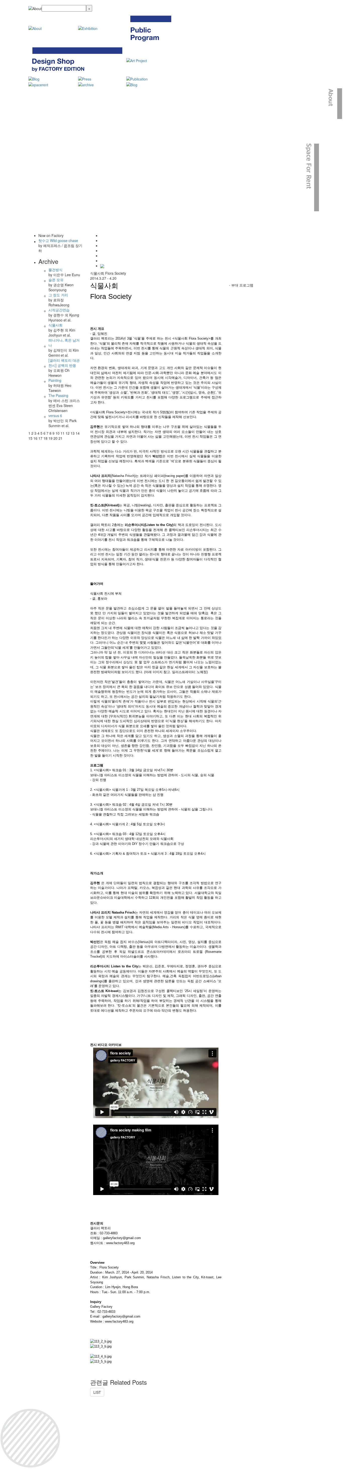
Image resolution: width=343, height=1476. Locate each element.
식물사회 (55, 324)
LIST (97, 1392)
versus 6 (55, 415)
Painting (54, 380)
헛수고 (58, 240)
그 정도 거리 (58, 294)
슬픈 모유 (56, 279)
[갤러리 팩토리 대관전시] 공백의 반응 (64, 363)
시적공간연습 (59, 309)
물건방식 (55, 269)
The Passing (58, 395)
